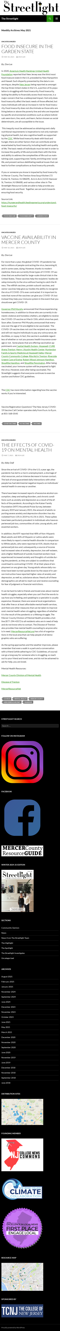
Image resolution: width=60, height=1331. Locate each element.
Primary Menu (56, 18)
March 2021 (6, 1032)
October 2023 (7, 1017)
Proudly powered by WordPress (13, 1328)
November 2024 (8, 992)
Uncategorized (8, 41)
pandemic (28, 702)
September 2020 (8, 1047)
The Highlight (7, 943)
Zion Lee (21, 57)
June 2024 (5, 1002)
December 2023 (8, 1007)
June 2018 (5, 1083)
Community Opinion (10, 928)
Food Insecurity (26, 216)
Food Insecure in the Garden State (27, 48)
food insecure (10, 216)
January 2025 (7, 986)
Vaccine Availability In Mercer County (28, 239)
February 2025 (7, 981)
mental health (20, 699)
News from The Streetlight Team (15, 938)
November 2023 (8, 1012)
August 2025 (6, 976)
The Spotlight (7, 948)
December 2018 (8, 1067)
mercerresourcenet (12, 702)
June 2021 (5, 1022)
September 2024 (8, 997)
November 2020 (8, 1042)
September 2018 (8, 1078)
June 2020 (5, 1052)
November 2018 (8, 1072)
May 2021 (5, 1027)
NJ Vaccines (24, 424)
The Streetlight (9, 18)
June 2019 (5, 1062)
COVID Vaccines (10, 424)
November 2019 (8, 1057)
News (3, 933)
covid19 (7, 699)
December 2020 (8, 1037)
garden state (42, 216)
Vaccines (37, 424)
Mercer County (36, 699)
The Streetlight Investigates (13, 953)
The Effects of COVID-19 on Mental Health (27, 447)
